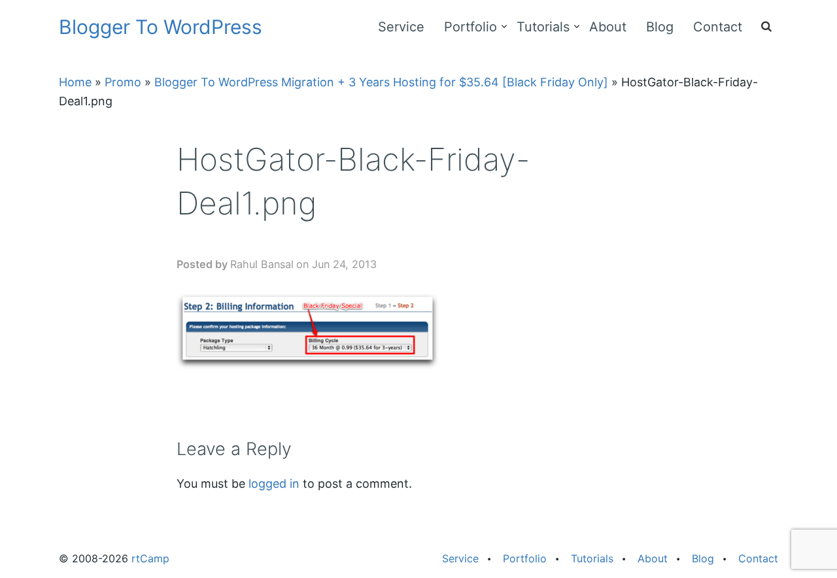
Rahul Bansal (262, 264)
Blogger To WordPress (160, 27)
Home (75, 82)
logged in (273, 483)
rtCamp (150, 558)
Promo (123, 82)
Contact (717, 27)
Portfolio (470, 27)
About (607, 27)
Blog (660, 27)
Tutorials (543, 27)
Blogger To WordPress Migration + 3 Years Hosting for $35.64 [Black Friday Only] (381, 82)
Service (401, 27)
